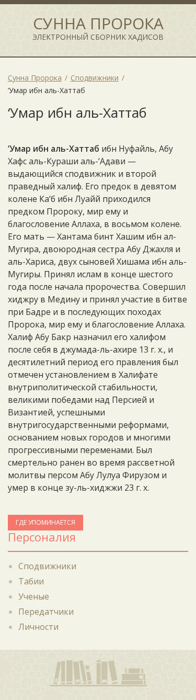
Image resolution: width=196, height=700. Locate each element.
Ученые (33, 596)
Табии (31, 581)
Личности (38, 627)
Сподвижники (47, 566)
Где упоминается (45, 522)
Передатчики (46, 611)
